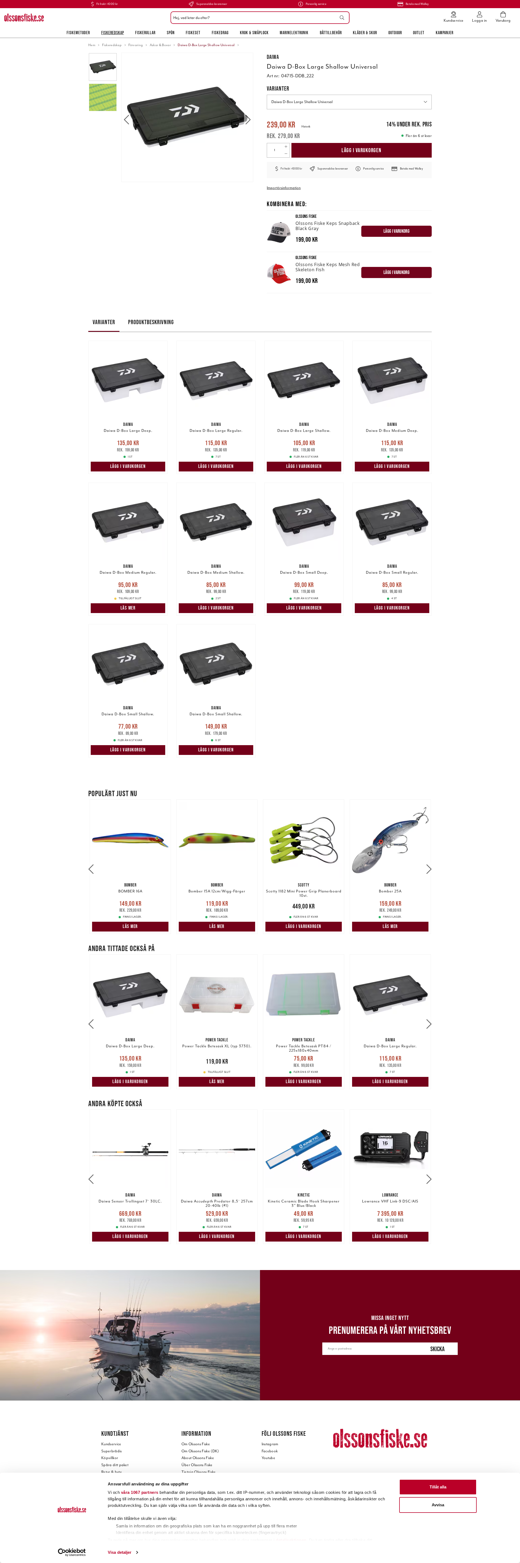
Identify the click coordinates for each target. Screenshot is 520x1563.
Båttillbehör (331, 32)
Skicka (437, 1349)
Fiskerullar (145, 32)
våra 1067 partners (139, 1492)
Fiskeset (193, 32)
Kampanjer (444, 32)
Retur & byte (111, 1472)
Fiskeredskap (112, 32)
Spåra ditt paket (114, 1465)
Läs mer (128, 608)
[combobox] (258, 17)
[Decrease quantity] (286, 153)
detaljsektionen (291, 1540)
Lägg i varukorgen (362, 150)
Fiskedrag (220, 32)
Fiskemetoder (78, 32)
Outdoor (395, 32)
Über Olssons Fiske (197, 1465)
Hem (91, 45)
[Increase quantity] (286, 146)
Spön (171, 32)
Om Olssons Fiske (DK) (200, 1451)
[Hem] (24, 18)
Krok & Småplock (254, 32)
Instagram (270, 1444)
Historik (305, 126)
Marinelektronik (294, 32)
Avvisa (438, 1505)
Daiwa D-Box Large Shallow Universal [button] (302, 102)
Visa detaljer (119, 1552)
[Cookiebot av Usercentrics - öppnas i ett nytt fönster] (72, 1552)
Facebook (270, 1451)
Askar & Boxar (160, 45)
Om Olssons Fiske (195, 1444)
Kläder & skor (365, 32)
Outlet (418, 32)
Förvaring (135, 45)
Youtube (268, 1458)
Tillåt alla (438, 1487)
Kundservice (111, 1444)
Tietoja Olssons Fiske (198, 1472)
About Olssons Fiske (197, 1458)
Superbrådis (111, 1451)
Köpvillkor (109, 1458)
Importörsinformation (284, 188)
